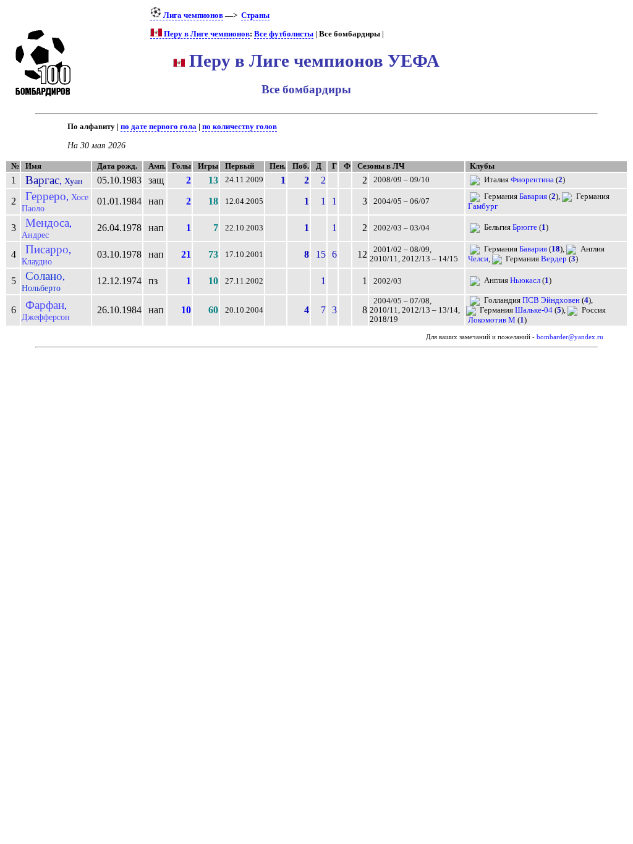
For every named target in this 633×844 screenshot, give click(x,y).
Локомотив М (492, 320)
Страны (255, 15)
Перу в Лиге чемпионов (206, 34)
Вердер (554, 259)
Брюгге (524, 227)
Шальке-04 (534, 310)
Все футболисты (283, 34)
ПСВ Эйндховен (551, 300)
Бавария (533, 196)
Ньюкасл (525, 280)
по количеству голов (239, 126)
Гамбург (483, 206)
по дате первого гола (159, 126)
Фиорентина (532, 179)
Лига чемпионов (192, 15)
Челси (478, 259)
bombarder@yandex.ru (570, 337)
